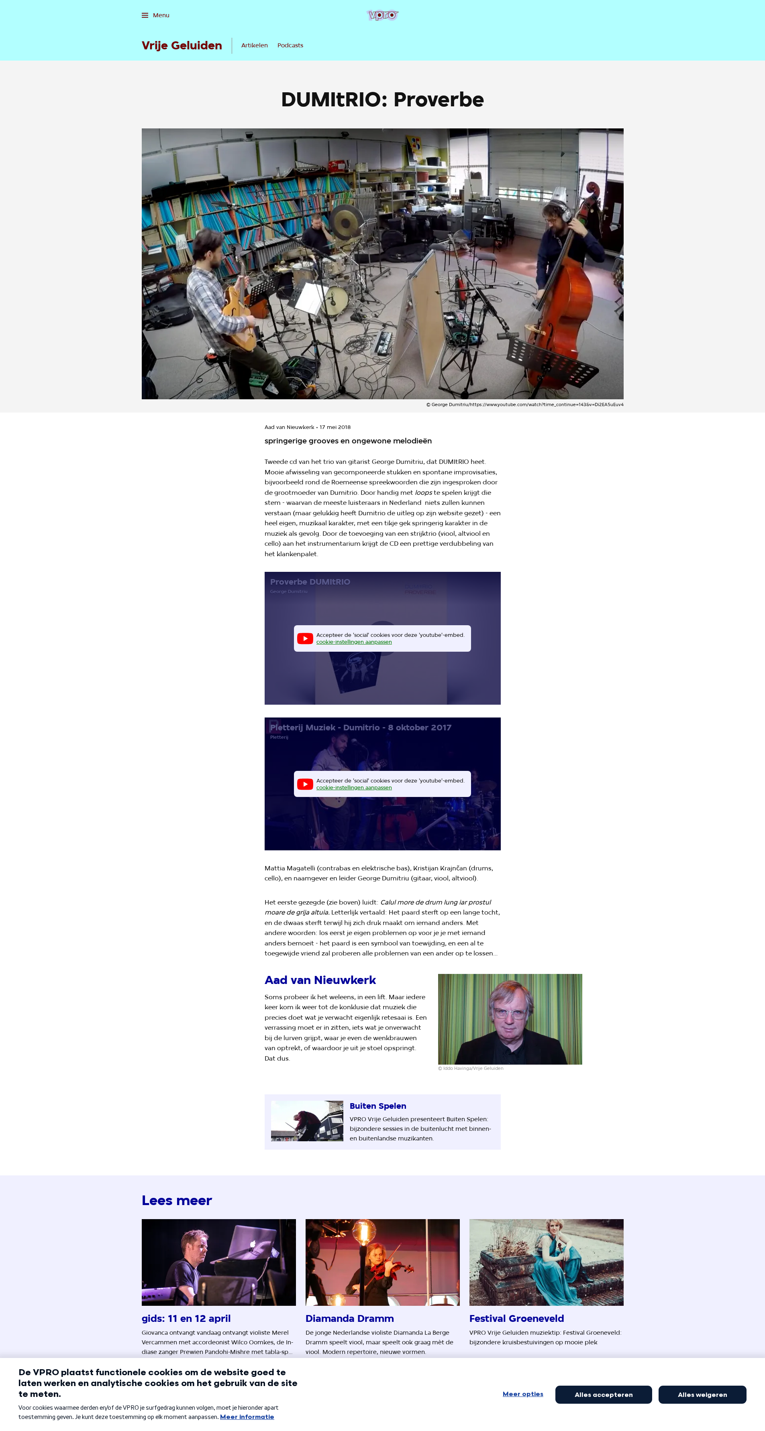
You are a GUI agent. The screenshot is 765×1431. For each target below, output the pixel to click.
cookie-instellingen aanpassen (354, 641)
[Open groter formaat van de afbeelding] (510, 1019)
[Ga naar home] (382, 15)
